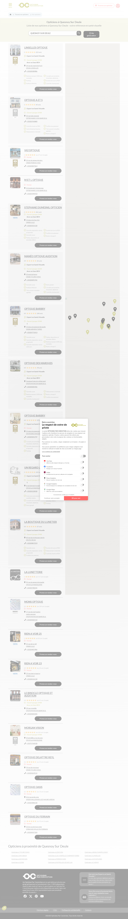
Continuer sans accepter (52, 498)
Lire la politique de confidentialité (51, 451)
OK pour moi (76, 498)
